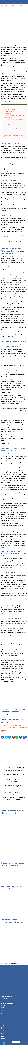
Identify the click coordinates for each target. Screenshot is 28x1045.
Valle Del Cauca (4, 1038)
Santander (3, 1035)
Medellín (3, 1013)
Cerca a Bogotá (4, 1005)
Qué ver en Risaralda (9, 131)
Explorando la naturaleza (10, 109)
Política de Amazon (5, 998)
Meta (2, 1031)
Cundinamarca (4, 1028)
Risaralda (3, 1033)
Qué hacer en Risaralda (10, 133)
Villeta (2, 1016)
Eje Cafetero (3, 1030)
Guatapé (3, 1007)
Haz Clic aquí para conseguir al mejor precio (14, 726)
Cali (2, 1010)
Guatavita (3, 1008)
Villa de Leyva (4, 1012)
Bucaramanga (4, 1015)
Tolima (2, 1036)
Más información (22, 1038)
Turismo (3, 731)
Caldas (2, 1027)
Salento (2, 1018)
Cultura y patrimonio (10, 111)
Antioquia (3, 1024)
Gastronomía (8, 113)
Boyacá (2, 1025)
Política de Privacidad (5, 999)
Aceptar (16, 1041)
